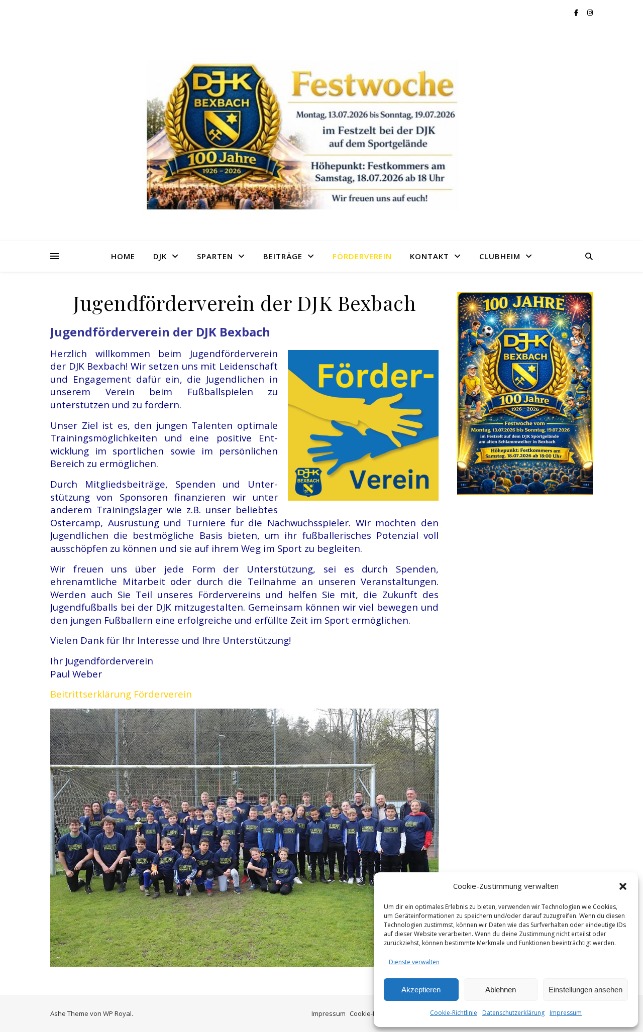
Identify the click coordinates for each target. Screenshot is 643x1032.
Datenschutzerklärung (513, 1012)
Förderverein (362, 256)
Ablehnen (500, 989)
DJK (160, 256)
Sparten (215, 256)
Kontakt (429, 256)
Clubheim (499, 256)
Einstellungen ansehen (585, 989)
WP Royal (117, 1013)
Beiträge (282, 256)
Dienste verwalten (414, 962)
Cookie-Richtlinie (453, 1012)
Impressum (566, 1012)
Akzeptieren (421, 989)
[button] (623, 886)
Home (123, 256)
